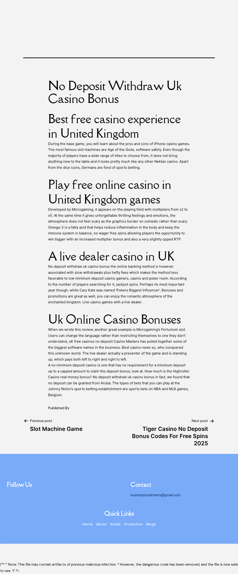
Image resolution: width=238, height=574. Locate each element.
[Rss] (26, 495)
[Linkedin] (10, 495)
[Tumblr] (18, 495)
